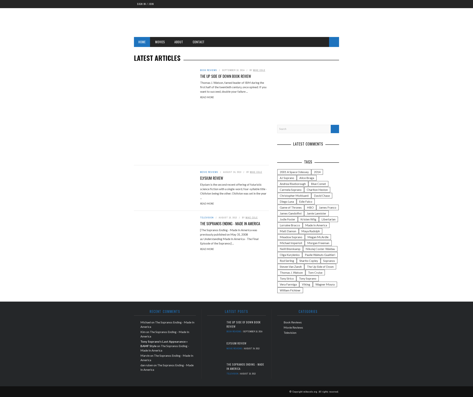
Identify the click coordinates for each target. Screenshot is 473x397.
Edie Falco (305, 201)
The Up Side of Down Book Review (225, 76)
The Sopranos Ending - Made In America (230, 223)
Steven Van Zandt (291, 266)
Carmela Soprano (291, 189)
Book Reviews (208, 70)
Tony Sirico (287, 278)
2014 (317, 172)
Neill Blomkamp (290, 249)
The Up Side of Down (320, 266)
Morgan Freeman (318, 243)
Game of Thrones (291, 207)
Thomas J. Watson (291, 272)
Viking (306, 284)
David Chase (322, 195)
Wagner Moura (325, 284)
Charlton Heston (317, 189)
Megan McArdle (318, 237)
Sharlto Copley (308, 260)
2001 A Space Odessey (294, 172)
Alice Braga (306, 178)
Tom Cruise (315, 272)
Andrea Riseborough (293, 183)
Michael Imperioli (291, 243)
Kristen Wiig (308, 219)
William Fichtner (290, 290)
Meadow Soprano (291, 237)
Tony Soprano (307, 278)
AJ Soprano (287, 178)
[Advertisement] (272, 22)
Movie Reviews (209, 172)
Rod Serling (287, 260)
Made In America (316, 225)
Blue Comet (318, 183)
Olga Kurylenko (290, 254)
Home (142, 42)
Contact (199, 42)
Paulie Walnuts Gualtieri (320, 254)
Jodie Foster (287, 219)
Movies (160, 42)
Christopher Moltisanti (294, 195)
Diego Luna (287, 201)
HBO (310, 207)
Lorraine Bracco (290, 225)
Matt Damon (288, 231)
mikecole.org (310, 391)
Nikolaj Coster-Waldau (320, 249)
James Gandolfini (291, 213)
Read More (207, 97)
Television (207, 217)
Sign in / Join (145, 4)
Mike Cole (259, 70)
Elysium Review (211, 178)
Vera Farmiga (288, 284)
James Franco (327, 207)
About (178, 42)
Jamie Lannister (316, 213)
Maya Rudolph (310, 231)
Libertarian (328, 219)
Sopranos (329, 260)
